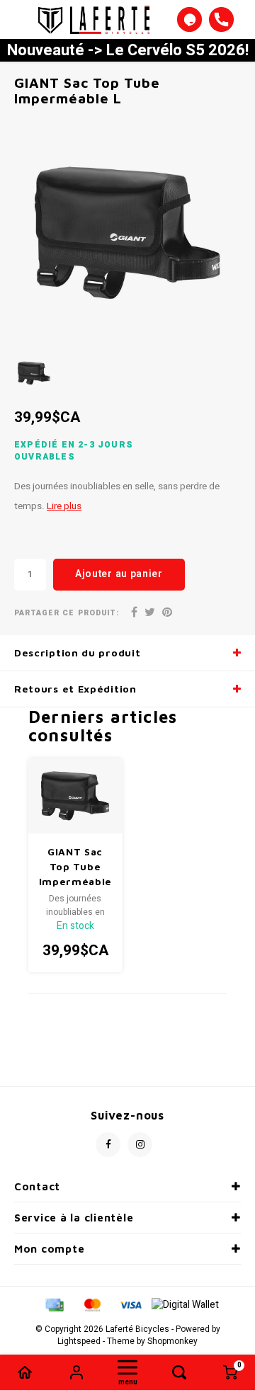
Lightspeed (79, 1341)
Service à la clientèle (73, 1218)
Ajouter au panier (119, 573)
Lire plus (64, 506)
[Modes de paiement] (54, 1304)
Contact (37, 1186)
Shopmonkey (172, 1341)
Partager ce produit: (66, 613)
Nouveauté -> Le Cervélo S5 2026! (128, 50)
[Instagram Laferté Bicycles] (140, 1144)
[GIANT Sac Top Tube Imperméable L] (75, 795)
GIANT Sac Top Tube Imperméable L (75, 867)
